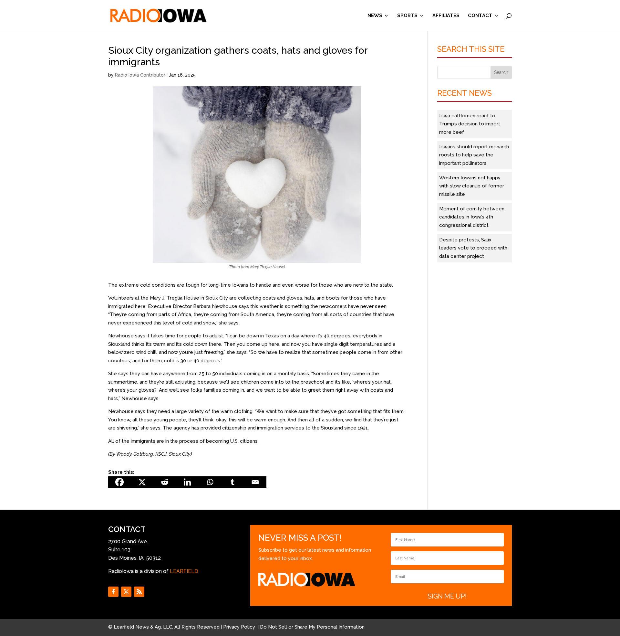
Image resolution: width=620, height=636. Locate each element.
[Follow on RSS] (139, 592)
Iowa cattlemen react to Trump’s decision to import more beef (469, 124)
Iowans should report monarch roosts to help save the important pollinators (474, 155)
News (374, 15)
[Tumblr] (232, 482)
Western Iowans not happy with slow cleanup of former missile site (471, 186)
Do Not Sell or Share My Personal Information (312, 627)
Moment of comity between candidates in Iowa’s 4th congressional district (471, 217)
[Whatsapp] (210, 482)
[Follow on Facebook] (113, 592)
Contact (480, 15)
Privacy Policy (239, 627)
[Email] (255, 482)
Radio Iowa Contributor (140, 75)
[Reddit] (164, 482)
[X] (142, 482)
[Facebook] (119, 482)
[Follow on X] (126, 592)
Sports (407, 15)
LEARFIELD (184, 571)
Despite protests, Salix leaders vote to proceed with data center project (473, 248)
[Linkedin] (187, 482)
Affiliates (446, 15)
